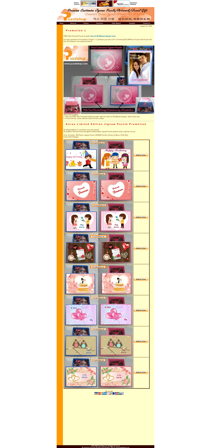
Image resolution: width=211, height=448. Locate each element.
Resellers (132, 23)
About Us (73, 23)
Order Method (116, 23)
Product (86, 23)
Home (61, 23)
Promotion (99, 23)
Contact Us (146, 23)
